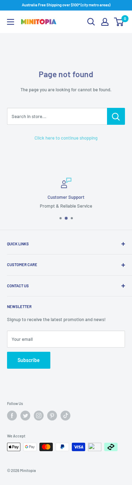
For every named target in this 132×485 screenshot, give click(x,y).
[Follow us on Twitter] (25, 415)
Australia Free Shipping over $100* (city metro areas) (66, 4)
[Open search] (91, 22)
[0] (119, 22)
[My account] (104, 22)
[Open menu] (10, 22)
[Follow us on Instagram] (39, 415)
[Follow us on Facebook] (12, 415)
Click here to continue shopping (66, 138)
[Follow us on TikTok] (65, 415)
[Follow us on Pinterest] (52, 415)
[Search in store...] (116, 116)
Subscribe (29, 360)
